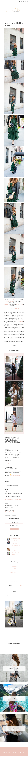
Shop (9, 752)
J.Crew (14, 568)
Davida (7, 449)
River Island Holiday (14, 368)
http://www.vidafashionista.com (13, 463)
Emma (6, 489)
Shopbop (14, 575)
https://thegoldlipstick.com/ (13, 511)
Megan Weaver (17, 308)
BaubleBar (14, 566)
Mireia (7, 504)
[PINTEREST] (25, 1)
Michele (16, 305)
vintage (18, 302)
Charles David (9, 301)
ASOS (14, 564)
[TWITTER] (27, 1)
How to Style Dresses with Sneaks (16, 554)
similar (6, 304)
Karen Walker (19, 304)
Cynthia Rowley (13, 299)
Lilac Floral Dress (14, 419)
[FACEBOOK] (21, 1)
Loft (14, 570)
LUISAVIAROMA (14, 572)
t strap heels (19, 321)
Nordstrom (14, 574)
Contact (14, 752)
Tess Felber (8, 467)
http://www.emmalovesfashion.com (14, 499)
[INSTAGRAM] (23, 1)
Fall (16, 20)
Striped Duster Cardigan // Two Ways (14, 394)
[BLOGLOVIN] (19, 1)
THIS (5, 314)
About (5, 752)
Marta (7, 481)
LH (24, 752)
